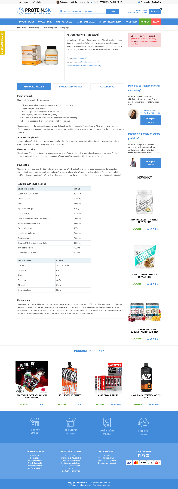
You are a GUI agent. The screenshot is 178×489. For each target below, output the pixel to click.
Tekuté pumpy (64, 28)
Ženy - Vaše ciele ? (86, 21)
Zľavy (156, 21)
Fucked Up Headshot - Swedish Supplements (32, 396)
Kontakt (27, 2)
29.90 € (154, 338)
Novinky (145, 21)
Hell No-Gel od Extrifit (70, 395)
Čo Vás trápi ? (45, 21)
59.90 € (154, 229)
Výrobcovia (131, 21)
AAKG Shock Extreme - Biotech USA (146, 396)
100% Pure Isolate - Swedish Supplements (144, 220)
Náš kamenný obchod (107, 463)
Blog (19, 2)
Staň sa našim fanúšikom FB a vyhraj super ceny (84, 66)
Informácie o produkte (34, 86)
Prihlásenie (145, 2)
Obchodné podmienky (71, 465)
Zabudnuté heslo (35, 460)
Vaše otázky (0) (107, 86)
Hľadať (112, 11)
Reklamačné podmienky (71, 463)
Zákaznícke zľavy (35, 465)
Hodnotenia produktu (70, 86)
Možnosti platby (34, 468)
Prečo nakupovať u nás (107, 458)
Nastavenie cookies (102, 482)
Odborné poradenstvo (71, 460)
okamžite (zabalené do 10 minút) (87, 62)
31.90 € (156, 404)
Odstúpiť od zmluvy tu (71, 471)
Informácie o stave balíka (71, 458)
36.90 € (154, 283)
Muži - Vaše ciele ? (64, 21)
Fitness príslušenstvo (110, 21)
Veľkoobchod (37, 2)
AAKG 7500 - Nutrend (108, 395)
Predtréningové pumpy (49, 28)
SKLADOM (137, 229)
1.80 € (79, 404)
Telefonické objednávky (71, 455)
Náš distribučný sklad (107, 460)
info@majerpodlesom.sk (101, 485)
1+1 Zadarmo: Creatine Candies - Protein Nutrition (144, 330)
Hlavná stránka (22, 28)
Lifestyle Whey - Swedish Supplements (144, 275)
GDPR (71, 468)
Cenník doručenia (35, 463)
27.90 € (118, 404)
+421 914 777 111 (99, 2)
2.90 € (41, 404)
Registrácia (156, 2)
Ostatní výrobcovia (80, 58)
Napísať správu (151, 120)
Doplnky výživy (26, 21)
